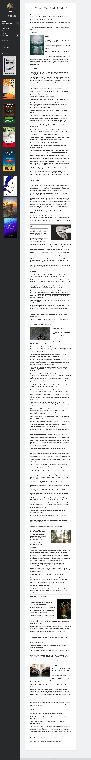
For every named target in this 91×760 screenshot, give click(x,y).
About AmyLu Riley (6, 37)
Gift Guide (4, 33)
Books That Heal (5, 26)
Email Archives (5, 35)
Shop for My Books (5, 53)
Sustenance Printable (6, 47)
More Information (34, 64)
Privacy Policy (5, 45)
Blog (3, 30)
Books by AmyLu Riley (7, 23)
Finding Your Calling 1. (39, 718)
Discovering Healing (46, 183)
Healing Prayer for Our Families (52, 588)
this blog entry (62, 172)
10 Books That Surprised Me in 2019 (48, 737)
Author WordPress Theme (52, 758)
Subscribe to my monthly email (37, 744)
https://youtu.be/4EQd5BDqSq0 (59, 152)
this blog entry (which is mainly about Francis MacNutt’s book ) (54, 294)
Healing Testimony (6, 28)
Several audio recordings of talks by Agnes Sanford (41, 215)
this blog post (65, 46)
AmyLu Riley (10, 11)
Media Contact (5, 40)
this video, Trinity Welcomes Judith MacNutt (41, 198)
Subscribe (4, 21)
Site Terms (4, 42)
